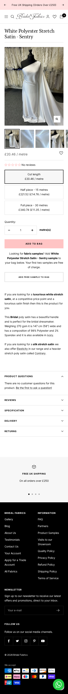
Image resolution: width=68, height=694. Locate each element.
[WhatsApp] (58, 684)
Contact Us (11, 546)
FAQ (40, 519)
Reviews (10, 400)
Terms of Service (48, 578)
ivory (50, 335)
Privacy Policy (46, 557)
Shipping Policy (47, 571)
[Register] (58, 610)
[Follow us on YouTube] (43, 641)
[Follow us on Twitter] (17, 641)
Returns (11, 431)
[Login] (47, 16)
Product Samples (48, 532)
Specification (14, 410)
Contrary (40, 353)
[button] (13, 164)
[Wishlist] (54, 16)
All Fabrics (11, 571)
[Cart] (61, 16)
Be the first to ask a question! (34, 387)
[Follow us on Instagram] (26, 641)
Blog (7, 526)
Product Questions (19, 376)
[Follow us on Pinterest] (34, 641)
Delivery (11, 420)
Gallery (9, 519)
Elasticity (23, 348)
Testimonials (12, 539)
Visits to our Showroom (45, 542)
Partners (43, 526)
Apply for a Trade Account (15, 562)
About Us (10, 532)
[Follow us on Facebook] (9, 641)
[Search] (12, 16)
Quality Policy (46, 551)
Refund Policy (46, 564)
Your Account (13, 553)
